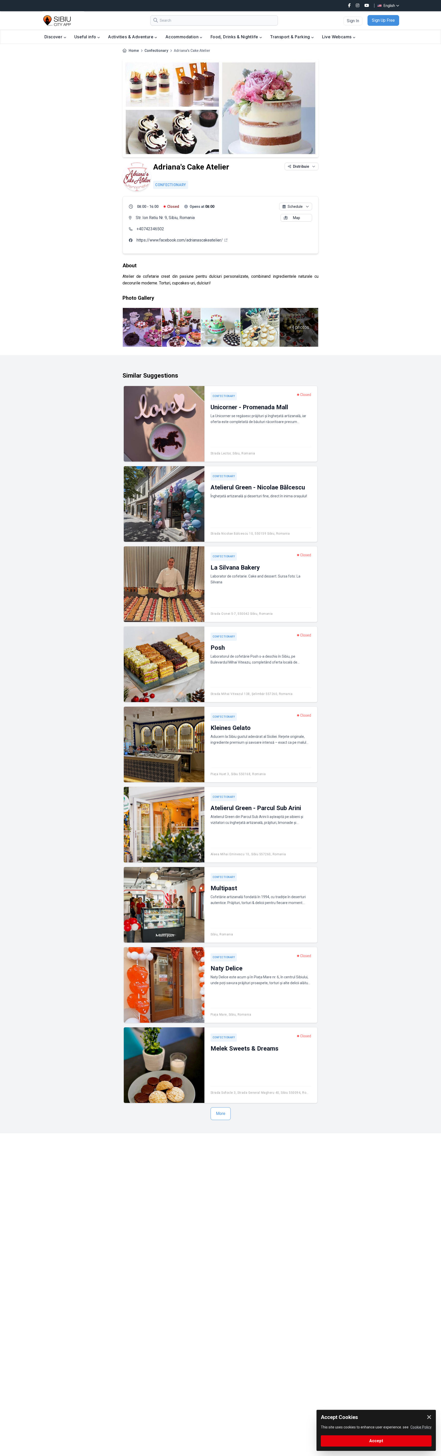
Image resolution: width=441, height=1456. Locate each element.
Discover (54, 36)
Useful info (85, 36)
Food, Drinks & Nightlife (235, 36)
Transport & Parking (290, 36)
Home (134, 51)
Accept (376, 1440)
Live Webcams (337, 36)
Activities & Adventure (131, 36)
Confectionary (156, 51)
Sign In (353, 20)
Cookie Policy (421, 1427)
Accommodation (182, 36)
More (220, 1113)
